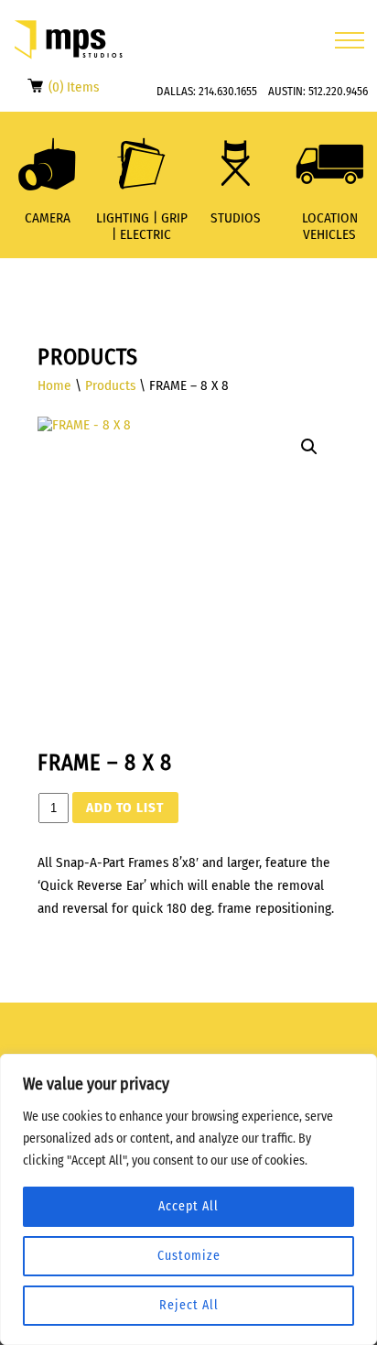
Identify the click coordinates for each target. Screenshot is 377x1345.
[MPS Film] (68, 40)
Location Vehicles (330, 226)
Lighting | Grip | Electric (142, 226)
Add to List (125, 807)
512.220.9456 (338, 91)
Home (54, 385)
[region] (188, 1199)
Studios (235, 218)
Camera (47, 218)
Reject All (189, 1305)
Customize (189, 1256)
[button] (309, 446)
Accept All (188, 1206)
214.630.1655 (228, 91)
